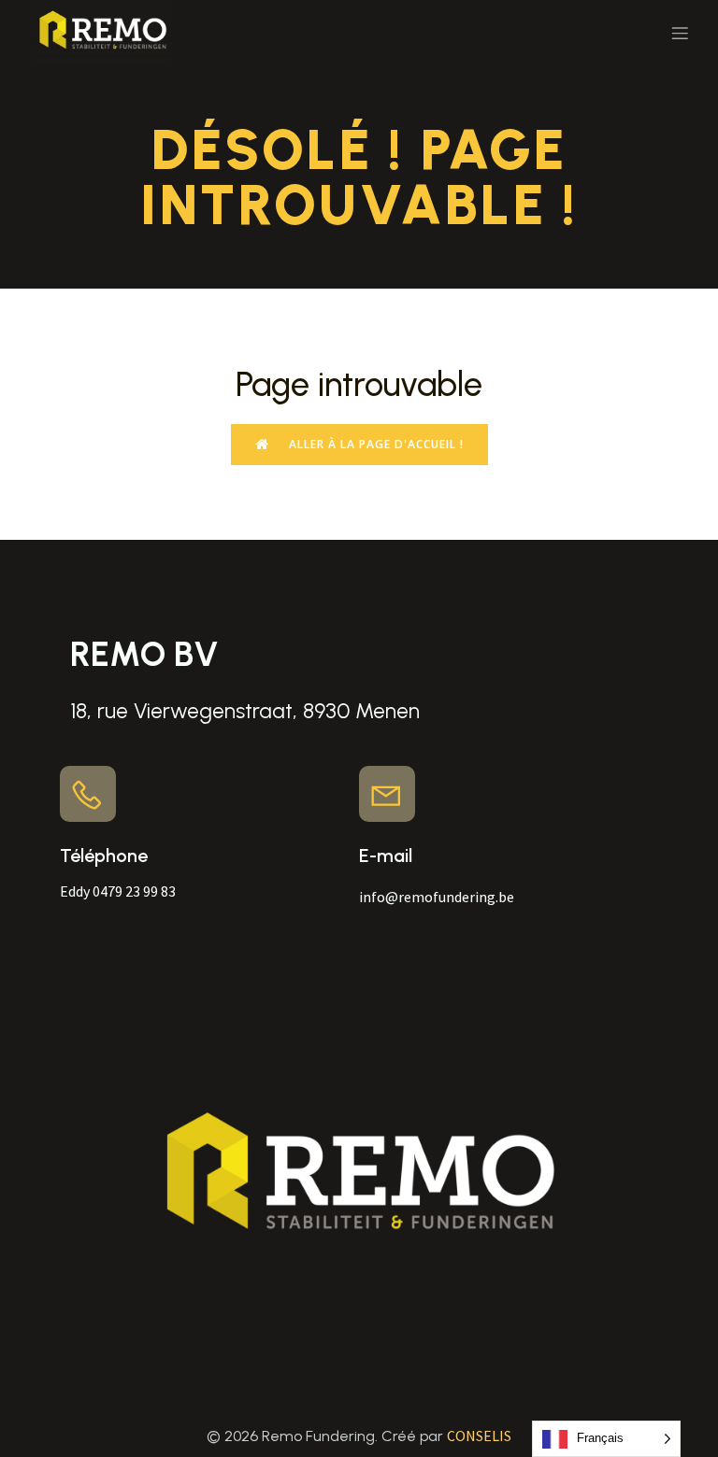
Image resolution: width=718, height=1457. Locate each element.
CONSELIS (479, 1435)
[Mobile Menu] (680, 33)
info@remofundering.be (438, 896)
